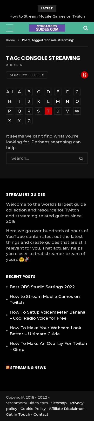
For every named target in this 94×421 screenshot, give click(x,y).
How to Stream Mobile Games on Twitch (47, 16)
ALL (9, 91)
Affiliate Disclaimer (66, 408)
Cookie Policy (33, 408)
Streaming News (28, 367)
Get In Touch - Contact (27, 414)
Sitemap (59, 403)
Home (10, 40)
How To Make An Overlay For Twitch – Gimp (48, 346)
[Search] (86, 28)
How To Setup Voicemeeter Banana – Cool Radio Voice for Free (47, 315)
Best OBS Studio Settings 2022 (42, 286)
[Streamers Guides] (47, 28)
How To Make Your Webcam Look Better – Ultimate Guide (45, 330)
